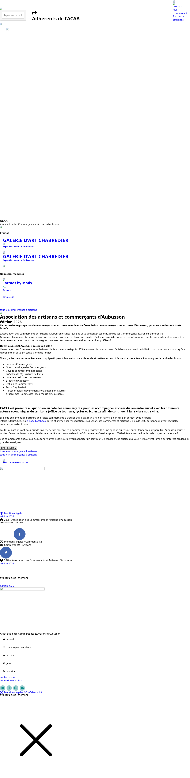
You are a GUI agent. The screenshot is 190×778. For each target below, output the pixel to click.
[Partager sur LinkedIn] (2, 688)
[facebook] (20, 534)
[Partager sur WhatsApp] (15, 688)
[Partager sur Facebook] (9, 688)
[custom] (6, 534)
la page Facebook (36, 421)
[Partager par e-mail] (22, 688)
